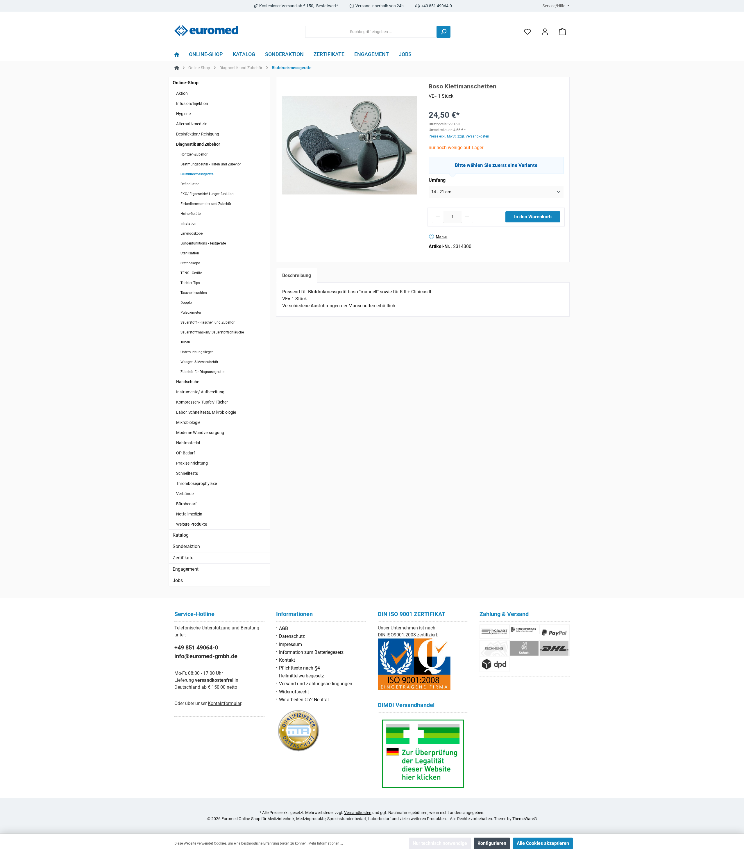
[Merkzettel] (527, 32)
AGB (283, 628)
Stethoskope (190, 263)
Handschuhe (187, 381)
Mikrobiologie (188, 422)
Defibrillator (189, 184)
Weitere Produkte (191, 524)
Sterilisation (189, 253)
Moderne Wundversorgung (200, 432)
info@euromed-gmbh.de (205, 656)
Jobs (178, 580)
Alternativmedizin (192, 124)
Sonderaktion (186, 546)
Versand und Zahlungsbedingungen (315, 683)
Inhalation (188, 224)
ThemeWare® (524, 818)
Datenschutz (292, 636)
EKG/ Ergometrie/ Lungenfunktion (207, 194)
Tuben (185, 342)
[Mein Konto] (545, 32)
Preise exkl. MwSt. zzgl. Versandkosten (459, 136)
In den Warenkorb (533, 217)
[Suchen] (443, 32)
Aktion (182, 93)
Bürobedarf (186, 504)
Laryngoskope (191, 233)
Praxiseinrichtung (192, 463)
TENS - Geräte (191, 273)
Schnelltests (187, 473)
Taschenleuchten (193, 293)
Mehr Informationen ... (325, 843)
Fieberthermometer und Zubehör (205, 204)
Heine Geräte (190, 214)
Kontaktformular (224, 703)
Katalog (181, 535)
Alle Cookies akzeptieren (543, 843)
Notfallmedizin (189, 514)
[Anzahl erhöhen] (467, 217)
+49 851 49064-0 (196, 647)
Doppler (186, 303)
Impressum (290, 644)
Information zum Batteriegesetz (311, 652)
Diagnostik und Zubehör (198, 144)
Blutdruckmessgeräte (196, 174)
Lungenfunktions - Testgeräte (203, 243)
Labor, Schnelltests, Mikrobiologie (206, 412)
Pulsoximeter (190, 312)
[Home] (179, 55)
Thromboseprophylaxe (196, 483)
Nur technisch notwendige (440, 843)
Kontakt (287, 660)
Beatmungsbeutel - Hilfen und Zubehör (210, 164)
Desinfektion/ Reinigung (197, 134)
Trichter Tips (190, 283)
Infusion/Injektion (192, 103)
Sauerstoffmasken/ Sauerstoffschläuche (212, 332)
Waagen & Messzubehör (199, 362)
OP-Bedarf (185, 453)
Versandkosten (357, 812)
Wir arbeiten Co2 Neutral (304, 699)
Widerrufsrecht (294, 692)
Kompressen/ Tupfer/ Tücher (202, 402)
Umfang (437, 180)
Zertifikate (183, 558)
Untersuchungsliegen (197, 352)
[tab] (296, 275)
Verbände (185, 493)
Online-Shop (185, 82)
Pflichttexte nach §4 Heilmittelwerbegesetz (301, 672)
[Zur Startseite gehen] (206, 30)
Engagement (185, 569)
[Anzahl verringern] (438, 217)
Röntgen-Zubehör (194, 154)
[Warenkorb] (562, 32)
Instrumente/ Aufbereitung (200, 392)
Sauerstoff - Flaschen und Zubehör (207, 322)
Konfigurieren (491, 843)
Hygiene (183, 113)
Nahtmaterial (188, 442)
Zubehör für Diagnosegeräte (202, 372)
